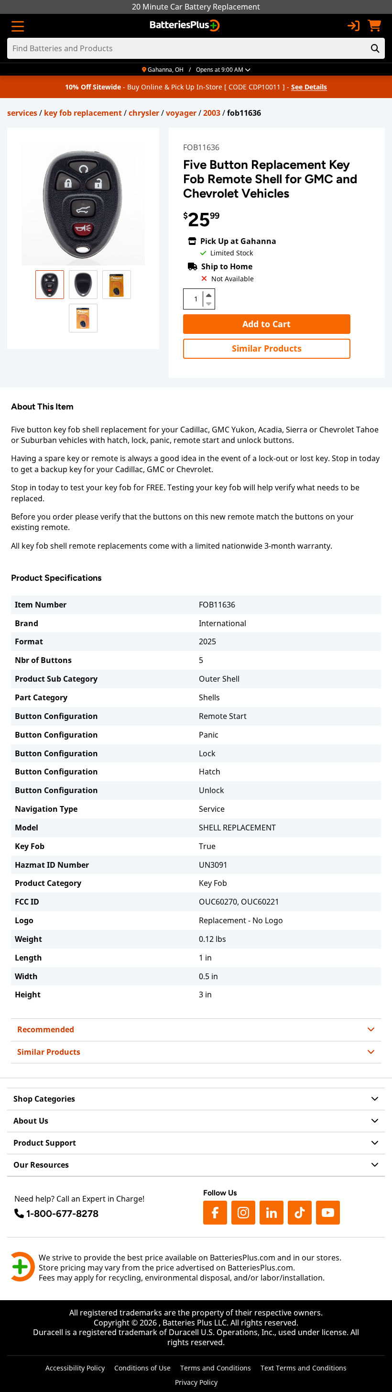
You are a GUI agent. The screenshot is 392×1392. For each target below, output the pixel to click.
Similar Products (267, 348)
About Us (30, 1121)
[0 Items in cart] (374, 26)
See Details (309, 86)
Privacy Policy (196, 1382)
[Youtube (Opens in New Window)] (328, 1213)
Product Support (44, 1143)
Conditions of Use (142, 1367)
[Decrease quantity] (209, 303)
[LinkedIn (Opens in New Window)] (271, 1213)
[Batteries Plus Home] (186, 26)
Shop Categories (44, 1099)
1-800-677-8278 (62, 1213)
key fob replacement (83, 113)
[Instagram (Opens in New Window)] (243, 1213)
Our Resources (41, 1165)
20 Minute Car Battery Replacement (196, 6)
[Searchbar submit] (375, 48)
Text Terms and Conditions (304, 1367)
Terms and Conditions (215, 1367)
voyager (181, 113)
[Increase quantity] (209, 295)
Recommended (45, 1029)
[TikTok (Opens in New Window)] (300, 1213)
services (22, 113)
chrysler (144, 113)
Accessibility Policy (75, 1367)
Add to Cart (266, 324)
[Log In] (353, 26)
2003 (211, 113)
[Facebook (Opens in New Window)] (215, 1213)
